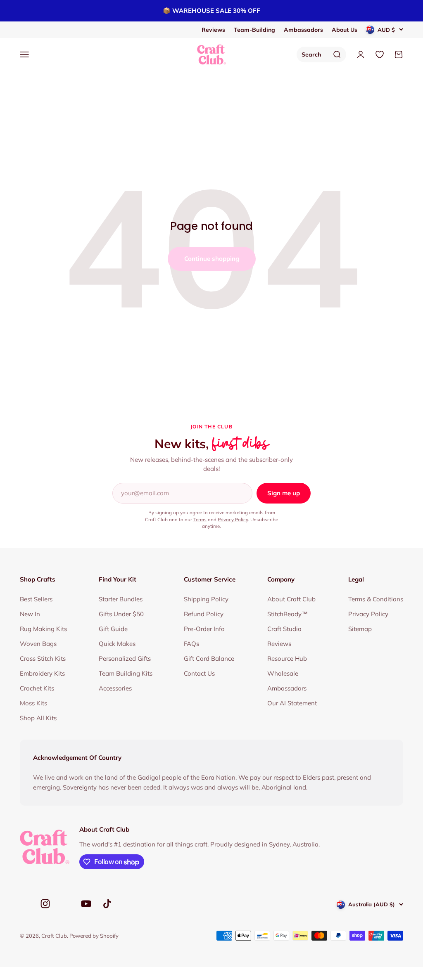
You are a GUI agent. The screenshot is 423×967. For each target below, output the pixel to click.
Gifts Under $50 (121, 614)
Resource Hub (287, 658)
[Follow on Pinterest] (66, 906)
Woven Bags (38, 644)
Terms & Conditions (375, 599)
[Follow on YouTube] (86, 903)
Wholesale (282, 673)
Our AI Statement (292, 703)
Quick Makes (117, 644)
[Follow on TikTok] (107, 903)
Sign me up (283, 493)
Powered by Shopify (94, 935)
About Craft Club (291, 599)
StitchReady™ (287, 614)
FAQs (191, 644)
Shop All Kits (38, 718)
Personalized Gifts (125, 658)
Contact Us (199, 673)
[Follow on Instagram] (45, 903)
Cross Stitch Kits (43, 658)
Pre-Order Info (204, 629)
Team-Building (254, 29)
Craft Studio (284, 629)
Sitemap (360, 629)
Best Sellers (36, 599)
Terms (200, 519)
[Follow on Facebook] (25, 906)
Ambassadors (303, 29)
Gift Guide (113, 629)
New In (30, 614)
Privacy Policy (233, 519)
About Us (344, 29)
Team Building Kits (125, 673)
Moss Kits (33, 703)
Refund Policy (203, 614)
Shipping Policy (206, 599)
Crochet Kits (37, 688)
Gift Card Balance (209, 658)
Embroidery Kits (42, 673)
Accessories (115, 688)
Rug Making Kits (43, 629)
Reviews (213, 29)
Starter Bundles (121, 599)
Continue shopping (211, 258)
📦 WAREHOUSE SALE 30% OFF (211, 10)
